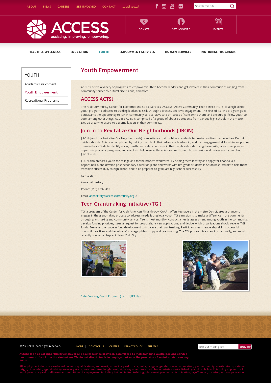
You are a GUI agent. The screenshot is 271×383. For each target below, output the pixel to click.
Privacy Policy (133, 346)
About (32, 6)
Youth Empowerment (41, 92)
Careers (63, 6)
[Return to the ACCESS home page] (68, 29)
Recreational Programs (42, 100)
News (47, 6)
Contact (109, 6)
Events (218, 29)
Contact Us (96, 346)
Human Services (178, 52)
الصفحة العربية (130, 6)
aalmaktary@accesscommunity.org (113, 196)
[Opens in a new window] (157, 6)
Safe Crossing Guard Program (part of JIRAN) (111, 296)
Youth (104, 52)
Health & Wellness (45, 52)
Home (79, 346)
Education (79, 52)
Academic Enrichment (40, 84)
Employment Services (137, 52)
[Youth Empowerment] (216, 265)
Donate (143, 29)
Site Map (153, 346)
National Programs (218, 52)
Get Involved (86, 6)
